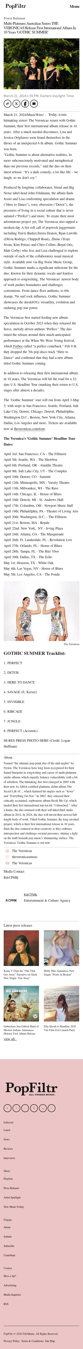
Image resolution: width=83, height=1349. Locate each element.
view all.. (10, 1038)
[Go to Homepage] (16, 6)
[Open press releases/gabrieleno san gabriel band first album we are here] (21, 1011)
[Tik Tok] (25, 1108)
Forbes (18, 346)
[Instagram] (16, 1108)
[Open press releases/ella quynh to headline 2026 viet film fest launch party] (61, 1009)
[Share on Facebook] (25, 103)
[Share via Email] (33, 104)
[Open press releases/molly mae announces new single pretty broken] (61, 953)
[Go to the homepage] (31, 1089)
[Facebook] (7, 1108)
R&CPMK (30, 894)
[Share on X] (16, 104)
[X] (51, 1108)
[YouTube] (34, 1108)
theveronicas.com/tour (29, 428)
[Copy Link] (7, 104)
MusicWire (35, 114)
